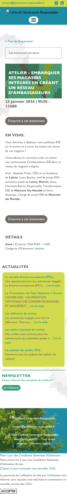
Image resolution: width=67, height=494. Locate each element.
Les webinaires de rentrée (21, 313)
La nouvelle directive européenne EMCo (29, 277)
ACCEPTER (8, 491)
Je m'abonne (11, 387)
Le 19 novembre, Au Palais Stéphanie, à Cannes (33, 293)
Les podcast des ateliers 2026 (22, 350)
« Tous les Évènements (19, 41)
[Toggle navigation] (33, 19)
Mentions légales (40, 443)
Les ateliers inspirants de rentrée (26, 329)
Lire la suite (53, 285)
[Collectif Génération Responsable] (32, 12)
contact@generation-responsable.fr (33, 426)
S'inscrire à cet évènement (26, 121)
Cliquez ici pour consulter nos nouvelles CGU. (28, 468)
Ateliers (39, 248)
